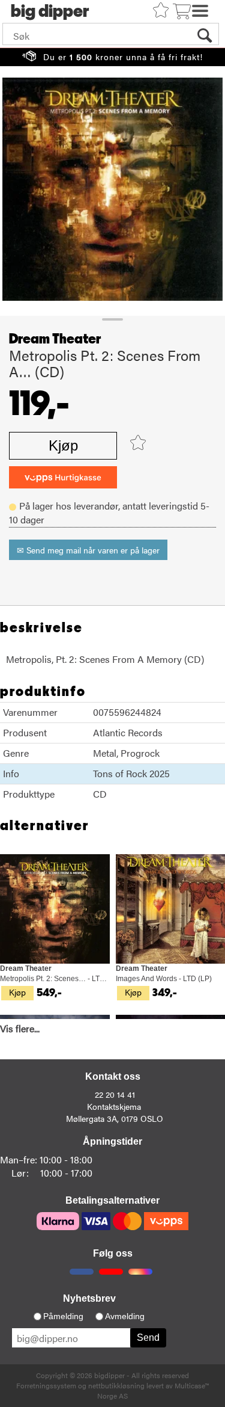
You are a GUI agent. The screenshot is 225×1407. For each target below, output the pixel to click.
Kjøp (63, 445)
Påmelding (63, 1316)
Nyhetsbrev (89, 1298)
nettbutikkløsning (116, 1385)
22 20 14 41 (115, 1094)
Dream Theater (55, 339)
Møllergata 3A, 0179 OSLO (114, 1118)
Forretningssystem (46, 1385)
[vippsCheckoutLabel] (63, 477)
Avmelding (125, 1316)
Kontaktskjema (114, 1106)
